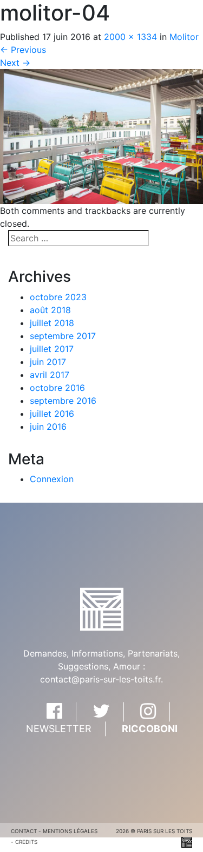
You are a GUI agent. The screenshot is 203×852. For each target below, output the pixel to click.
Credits (26, 842)
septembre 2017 (63, 335)
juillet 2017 (52, 348)
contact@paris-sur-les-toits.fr (100, 679)
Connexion (52, 479)
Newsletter (58, 729)
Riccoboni (150, 729)
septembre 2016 (63, 400)
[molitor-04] (101, 135)
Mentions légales (70, 831)
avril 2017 (49, 374)
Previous (23, 49)
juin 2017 (48, 361)
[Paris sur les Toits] (101, 608)
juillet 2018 (52, 322)
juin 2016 (48, 426)
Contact (24, 831)
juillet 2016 (52, 413)
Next (15, 62)
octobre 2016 (57, 387)
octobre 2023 (58, 297)
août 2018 (50, 310)
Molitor (184, 36)
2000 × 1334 (130, 36)
